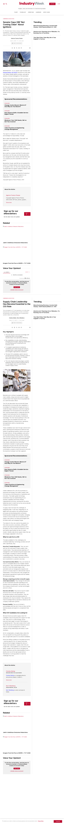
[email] (21, 48)
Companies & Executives (8, 18)
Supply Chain (46, 12)
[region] (16, 275)
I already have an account (16, 289)
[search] (6, 4)
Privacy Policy (41, 821)
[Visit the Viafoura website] (27, 278)
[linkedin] (14, 48)
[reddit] (19, 48)
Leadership (38, 12)
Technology (23, 12)
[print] (29, 48)
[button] (4, 4)
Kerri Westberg (20, 317)
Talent (16, 12)
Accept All (58, 821)
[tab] (6, 272)
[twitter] (16, 48)
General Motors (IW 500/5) (10, 72)
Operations (31, 12)
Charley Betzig (12, 317)
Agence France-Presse (16, 38)
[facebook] (12, 48)
